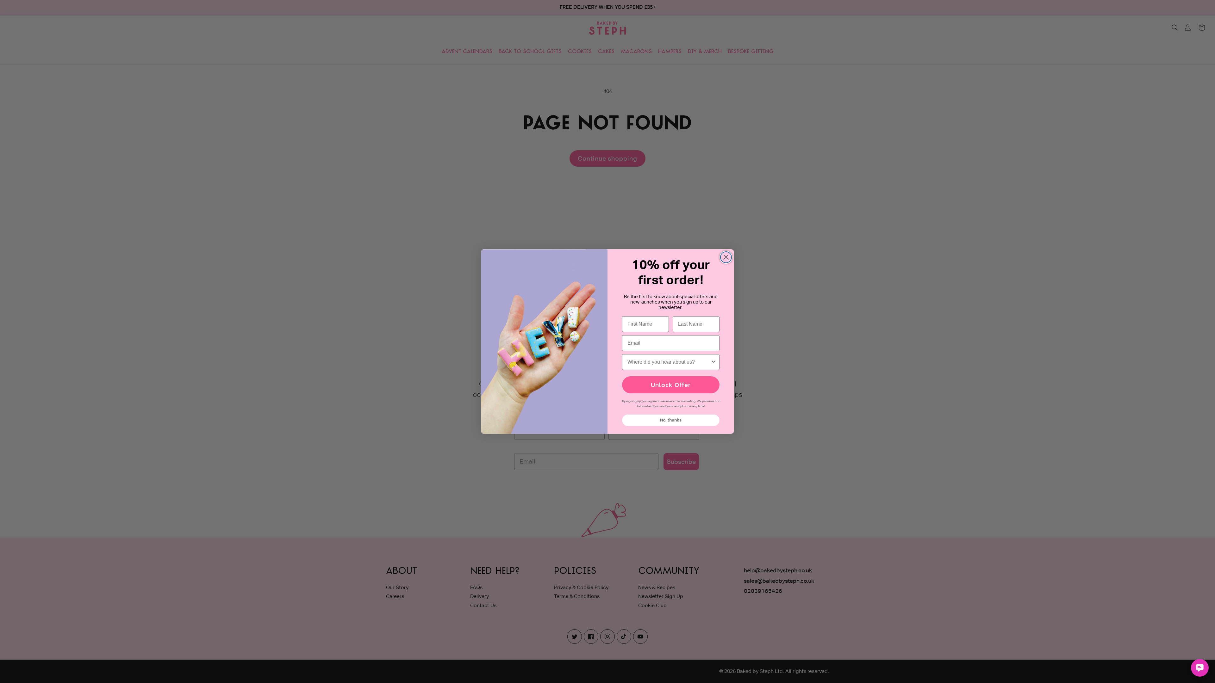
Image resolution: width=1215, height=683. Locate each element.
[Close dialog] (726, 257)
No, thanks (671, 420)
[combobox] (668, 362)
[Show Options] (713, 362)
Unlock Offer (671, 385)
